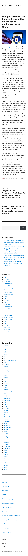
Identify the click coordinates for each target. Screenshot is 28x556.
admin (6, 178)
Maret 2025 (7, 304)
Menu (4, 9)
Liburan (6, 406)
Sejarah (6, 438)
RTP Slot (4, 482)
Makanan (6, 408)
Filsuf (5, 381)
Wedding (6, 461)
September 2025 (8, 294)
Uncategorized (8, 459)
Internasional (8, 392)
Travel (5, 456)
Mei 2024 (6, 325)
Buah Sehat (7, 364)
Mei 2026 (6, 279)
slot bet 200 (5, 528)
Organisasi (7, 421)
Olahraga (6, 419)
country (6, 373)
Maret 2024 (7, 329)
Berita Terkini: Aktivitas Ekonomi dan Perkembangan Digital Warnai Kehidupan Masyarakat (14, 257)
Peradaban (7, 429)
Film (5, 379)
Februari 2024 (8, 332)
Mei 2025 (6, 300)
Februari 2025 (8, 306)
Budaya (6, 366)
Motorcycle (7, 417)
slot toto (4, 511)
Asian (5, 354)
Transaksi (6, 454)
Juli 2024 (6, 321)
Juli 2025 (6, 296)
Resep (5, 436)
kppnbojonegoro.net (8, 47)
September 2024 (8, 317)
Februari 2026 (8, 283)
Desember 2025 (8, 288)
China (21, 178)
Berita (16, 178)
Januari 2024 (7, 334)
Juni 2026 (6, 277)
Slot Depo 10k (6, 486)
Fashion (6, 375)
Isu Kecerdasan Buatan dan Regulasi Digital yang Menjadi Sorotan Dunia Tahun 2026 (14, 242)
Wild (5, 463)
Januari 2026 (7, 286)
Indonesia (7, 389)
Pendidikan (7, 425)
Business (6, 369)
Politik (6, 433)
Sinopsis (6, 442)
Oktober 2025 (8, 292)
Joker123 (4, 494)
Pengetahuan (8, 427)
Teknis (6, 444)
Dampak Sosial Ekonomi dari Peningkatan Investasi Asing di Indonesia (13, 263)
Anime (6, 352)
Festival (6, 377)
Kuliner (6, 404)
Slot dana (5, 490)
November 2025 (8, 290)
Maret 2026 (7, 281)
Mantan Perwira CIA (7, 180)
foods (5, 385)
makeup (6, 410)
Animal (6, 350)
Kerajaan (6, 396)
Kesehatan (7, 398)
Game (5, 387)
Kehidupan (7, 394)
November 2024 (8, 313)
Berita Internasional (10, 360)
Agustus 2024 (8, 319)
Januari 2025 (7, 309)
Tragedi (6, 452)
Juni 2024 (6, 323)
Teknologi (7, 446)
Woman (6, 465)
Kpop (5, 402)
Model (5, 415)
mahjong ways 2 (7, 507)
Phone (5, 431)
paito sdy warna (6, 532)
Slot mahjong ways (7, 499)
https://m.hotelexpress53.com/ (11, 520)
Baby (5, 356)
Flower (6, 383)
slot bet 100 (5, 478)
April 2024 (7, 327)
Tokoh (6, 450)
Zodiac (6, 469)
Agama (6, 345)
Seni (5, 440)
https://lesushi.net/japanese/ (11, 515)
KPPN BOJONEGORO (11, 5)
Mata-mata (15, 180)
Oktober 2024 (8, 315)
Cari (3, 224)
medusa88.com (6, 524)
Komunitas (7, 400)
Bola (5, 362)
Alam (5, 348)
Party (5, 423)
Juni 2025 (6, 298)
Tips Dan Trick (8, 448)
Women (6, 467)
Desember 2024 (8, 311)
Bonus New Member (8, 503)
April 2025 (7, 302)
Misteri (6, 412)
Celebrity (6, 371)
